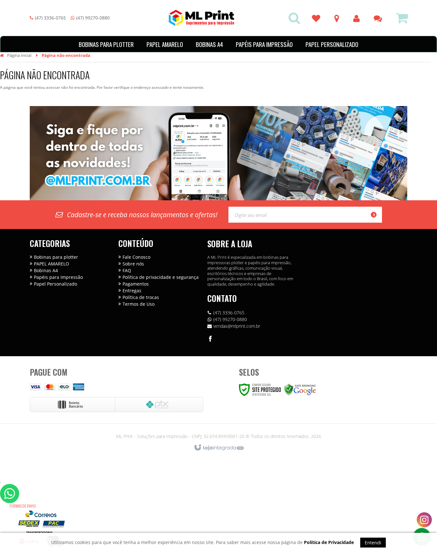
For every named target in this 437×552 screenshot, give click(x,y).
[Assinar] (375, 215)
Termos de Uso (139, 304)
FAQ (127, 270)
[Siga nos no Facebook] (210, 339)
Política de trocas (141, 297)
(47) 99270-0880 (93, 18)
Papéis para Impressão (58, 277)
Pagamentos (136, 284)
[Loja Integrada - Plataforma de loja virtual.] (218, 448)
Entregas (132, 291)
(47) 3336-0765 (50, 18)
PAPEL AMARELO (51, 264)
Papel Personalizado (55, 284)
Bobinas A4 (46, 270)
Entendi (373, 543)
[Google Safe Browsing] (300, 389)
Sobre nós (133, 264)
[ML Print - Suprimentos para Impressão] (201, 18)
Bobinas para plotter (56, 257)
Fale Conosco (136, 257)
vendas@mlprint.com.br (236, 326)
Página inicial (19, 55)
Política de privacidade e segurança (161, 277)
